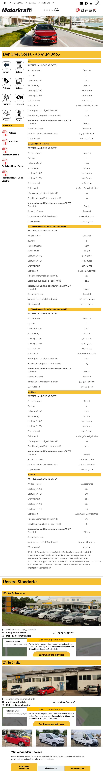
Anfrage (6, 88)
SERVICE (32, 3)
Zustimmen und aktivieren (51, 655)
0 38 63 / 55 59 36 (66, 702)
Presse (6, 120)
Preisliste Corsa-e (10, 155)
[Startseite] (97, 3)
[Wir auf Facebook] (86, 3)
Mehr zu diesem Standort (18, 636)
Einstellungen (51, 768)
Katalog (12, 133)
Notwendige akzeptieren (24, 767)
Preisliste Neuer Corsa (12, 166)
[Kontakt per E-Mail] (81, 3)
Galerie (19, 88)
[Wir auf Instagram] (91, 3)
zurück (6, 72)
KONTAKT (46, 3)
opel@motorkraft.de (16, 633)
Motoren (20, 104)
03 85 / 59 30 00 (66, 633)
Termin (19, 120)
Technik (6, 104)
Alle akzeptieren (77, 768)
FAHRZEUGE (18, 3)
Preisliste (13, 141)
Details (19, 72)
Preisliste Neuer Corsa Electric (12, 179)
